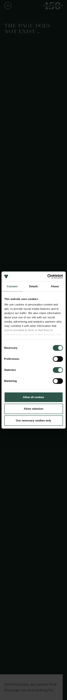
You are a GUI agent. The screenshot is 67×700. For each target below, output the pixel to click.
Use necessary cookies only (33, 420)
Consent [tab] (12, 286)
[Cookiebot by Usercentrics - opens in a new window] (48, 276)
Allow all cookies (33, 397)
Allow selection (33, 408)
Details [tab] (33, 286)
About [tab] (55, 286)
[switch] (58, 359)
